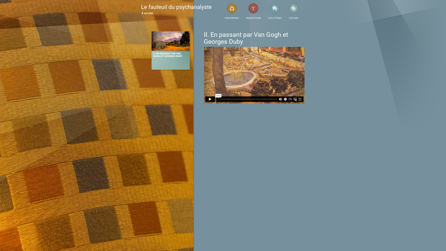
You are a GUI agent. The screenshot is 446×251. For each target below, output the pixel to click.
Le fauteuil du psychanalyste (176, 9)
